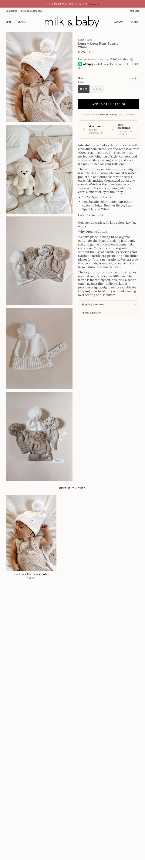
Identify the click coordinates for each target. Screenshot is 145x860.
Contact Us (11, 11)
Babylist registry (108, 114)
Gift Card (134, 11)
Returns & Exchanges (31, 11)
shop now (93, 4)
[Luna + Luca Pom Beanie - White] (31, 533)
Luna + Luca (85, 39)
